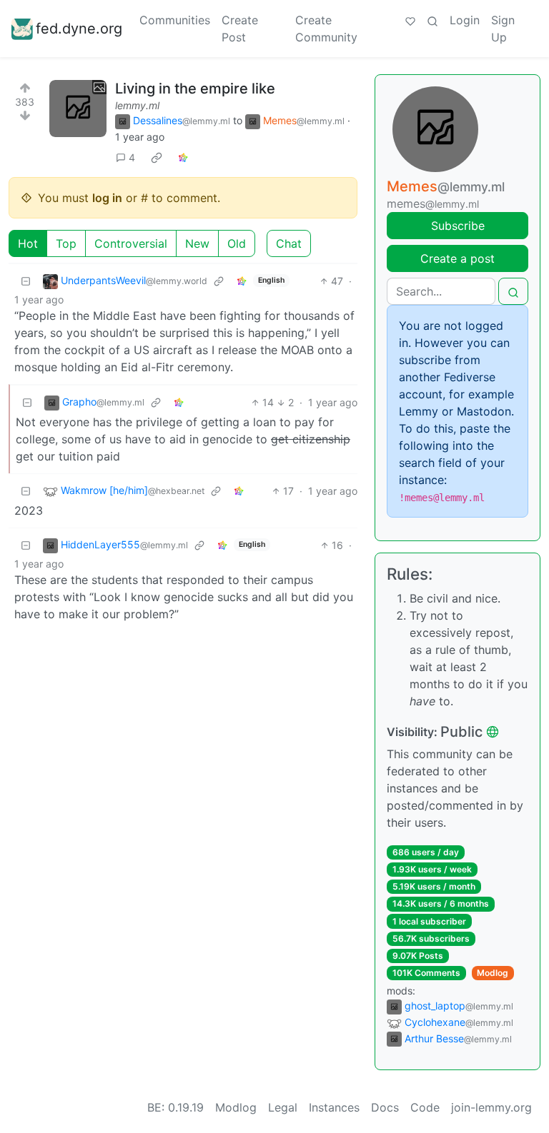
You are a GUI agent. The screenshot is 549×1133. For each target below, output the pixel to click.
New (197, 243)
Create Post (240, 28)
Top (66, 243)
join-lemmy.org (491, 1107)
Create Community (326, 28)
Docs (385, 1107)
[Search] (432, 20)
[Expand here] (78, 108)
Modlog (492, 972)
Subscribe (458, 225)
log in (107, 198)
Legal (282, 1107)
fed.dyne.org (79, 28)
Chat (289, 243)
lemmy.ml (137, 105)
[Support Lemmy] (410, 20)
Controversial (130, 243)
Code (425, 1107)
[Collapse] (25, 281)
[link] (157, 157)
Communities (174, 20)
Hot (28, 243)
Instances (334, 1107)
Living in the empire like (195, 88)
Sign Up (503, 28)
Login (465, 20)
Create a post (457, 258)
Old (236, 243)
